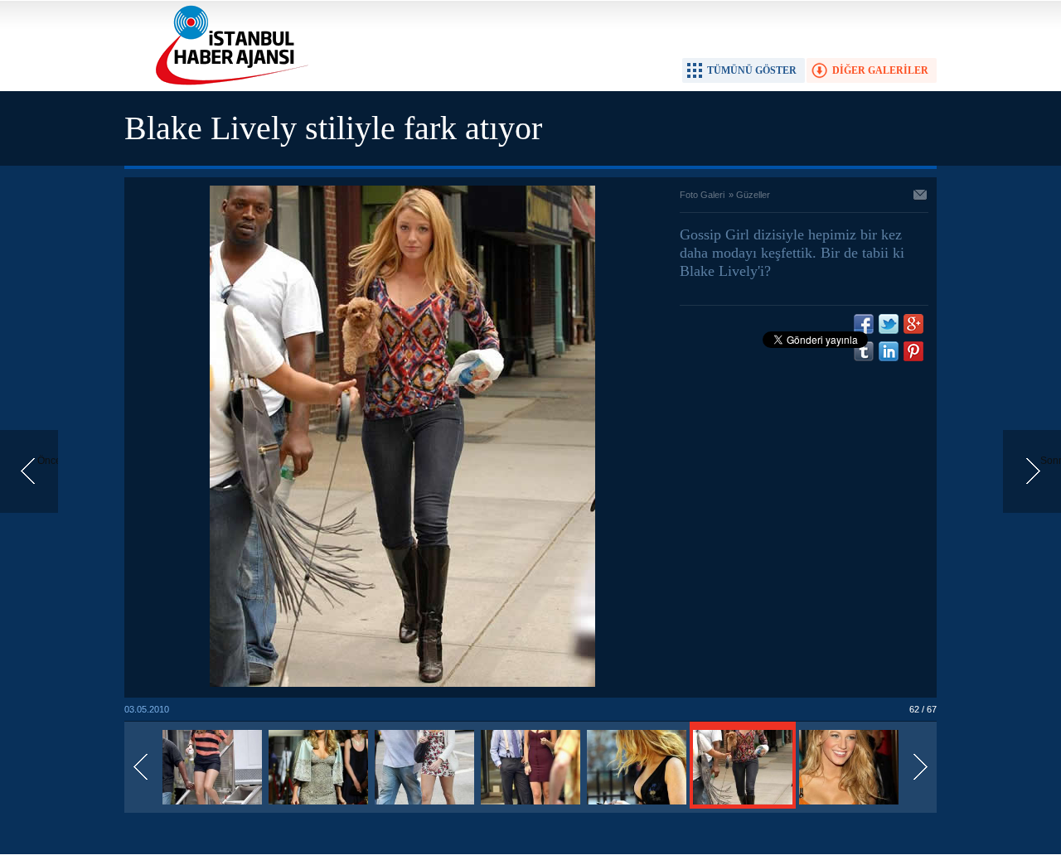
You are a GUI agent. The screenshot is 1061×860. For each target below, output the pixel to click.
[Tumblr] (864, 351)
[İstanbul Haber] (228, 83)
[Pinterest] (913, 351)
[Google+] (913, 324)
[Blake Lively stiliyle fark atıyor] (212, 805)
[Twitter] (889, 324)
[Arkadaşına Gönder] (920, 196)
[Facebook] (864, 324)
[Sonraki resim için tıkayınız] (402, 683)
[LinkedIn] (889, 351)
